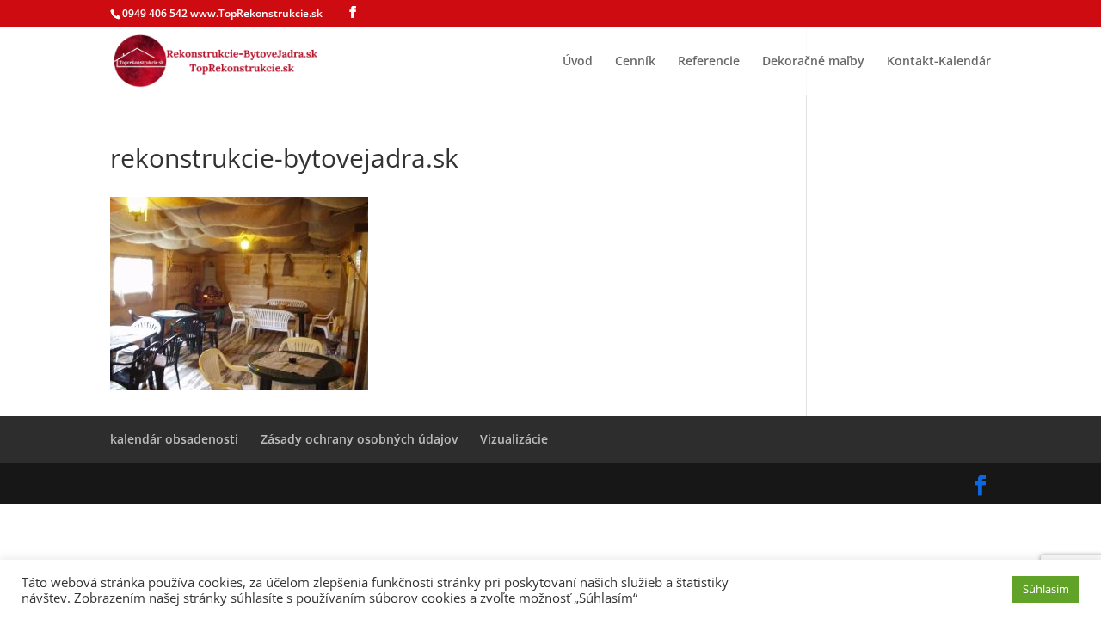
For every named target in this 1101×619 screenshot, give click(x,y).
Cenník (635, 62)
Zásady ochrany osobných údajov (359, 439)
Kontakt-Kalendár (939, 62)
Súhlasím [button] (1046, 589)
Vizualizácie (514, 439)
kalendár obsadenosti (174, 439)
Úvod (578, 62)
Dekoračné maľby (813, 62)
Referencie (709, 62)
